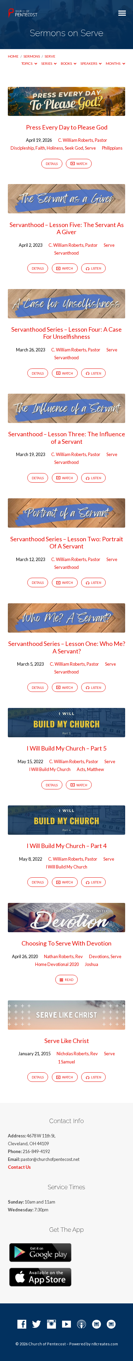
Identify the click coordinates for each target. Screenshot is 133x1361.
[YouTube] (66, 1324)
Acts (81, 769)
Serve (50, 56)
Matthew (95, 769)
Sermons (32, 56)
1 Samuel (66, 1061)
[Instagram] (51, 1324)
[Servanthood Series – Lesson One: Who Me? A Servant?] (66, 628)
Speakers (89, 63)
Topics (27, 63)
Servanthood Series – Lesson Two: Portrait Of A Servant (66, 542)
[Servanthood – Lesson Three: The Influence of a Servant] (66, 419)
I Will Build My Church (50, 769)
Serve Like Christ (66, 1040)
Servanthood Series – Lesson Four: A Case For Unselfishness (66, 333)
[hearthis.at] (111, 1324)
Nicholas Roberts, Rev (77, 1053)
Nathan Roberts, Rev (63, 956)
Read (68, 980)
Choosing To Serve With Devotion (66, 943)
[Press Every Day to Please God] (66, 112)
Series (47, 63)
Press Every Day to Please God (66, 127)
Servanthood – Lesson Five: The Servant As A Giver (67, 228)
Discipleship (22, 148)
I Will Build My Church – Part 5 (66, 748)
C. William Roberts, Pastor (82, 140)
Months (113, 63)
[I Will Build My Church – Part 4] (66, 830)
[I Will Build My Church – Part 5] (66, 733)
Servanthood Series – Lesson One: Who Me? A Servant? (66, 647)
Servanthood (66, 253)
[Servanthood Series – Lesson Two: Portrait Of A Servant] (66, 523)
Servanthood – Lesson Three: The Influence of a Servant (66, 437)
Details (52, 164)
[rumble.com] (96, 1324)
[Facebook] (21, 1324)
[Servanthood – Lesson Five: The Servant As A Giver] (66, 209)
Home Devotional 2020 (57, 964)
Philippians (112, 148)
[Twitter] (36, 1324)
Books (67, 63)
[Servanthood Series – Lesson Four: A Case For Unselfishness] (66, 314)
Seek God (74, 148)
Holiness (55, 148)
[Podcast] (81, 1324)
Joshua (91, 964)
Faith (40, 148)
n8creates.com (104, 1344)
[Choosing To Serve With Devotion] (66, 928)
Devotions (99, 956)
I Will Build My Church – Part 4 (66, 845)
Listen (95, 268)
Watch (81, 164)
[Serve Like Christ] (66, 1025)
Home (13, 56)
